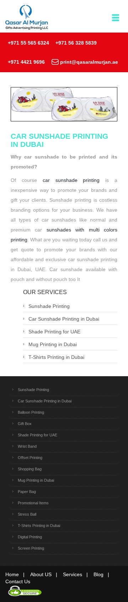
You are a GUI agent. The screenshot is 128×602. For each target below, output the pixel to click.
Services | (77, 574)
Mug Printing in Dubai (52, 344)
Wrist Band (27, 446)
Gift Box (25, 424)
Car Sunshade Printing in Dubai (63, 319)
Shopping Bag (30, 469)
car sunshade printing (71, 180)
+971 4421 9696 (26, 62)
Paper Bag (27, 491)
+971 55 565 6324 (28, 43)
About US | (46, 574)
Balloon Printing (31, 412)
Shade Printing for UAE (54, 331)
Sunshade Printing (49, 306)
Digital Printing (30, 537)
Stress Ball (27, 514)
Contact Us (17, 581)
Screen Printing (31, 548)
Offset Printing (30, 457)
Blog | (103, 574)
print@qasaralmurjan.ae (89, 62)
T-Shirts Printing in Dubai (56, 357)
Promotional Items (33, 503)
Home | (17, 574)
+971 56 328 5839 (76, 43)
